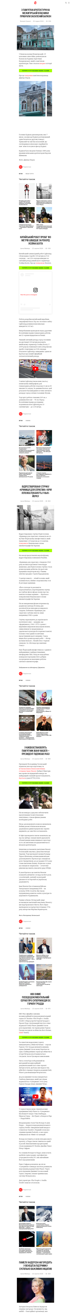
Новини (28, 420)
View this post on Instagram (28, 294)
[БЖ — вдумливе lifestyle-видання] (35, 3)
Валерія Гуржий (25, 21)
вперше (42, 63)
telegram (46, 70)
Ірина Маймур (25, 248)
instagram (35, 70)
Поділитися (27, 167)
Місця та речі (30, 173)
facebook (40, 70)
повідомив (29, 75)
